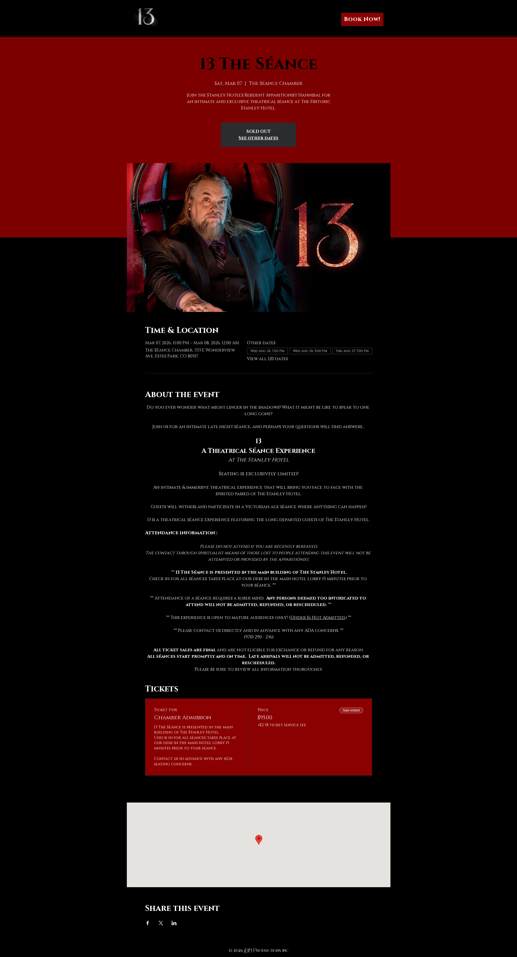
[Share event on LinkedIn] (174, 923)
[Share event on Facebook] (147, 923)
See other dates (258, 138)
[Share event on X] (160, 923)
